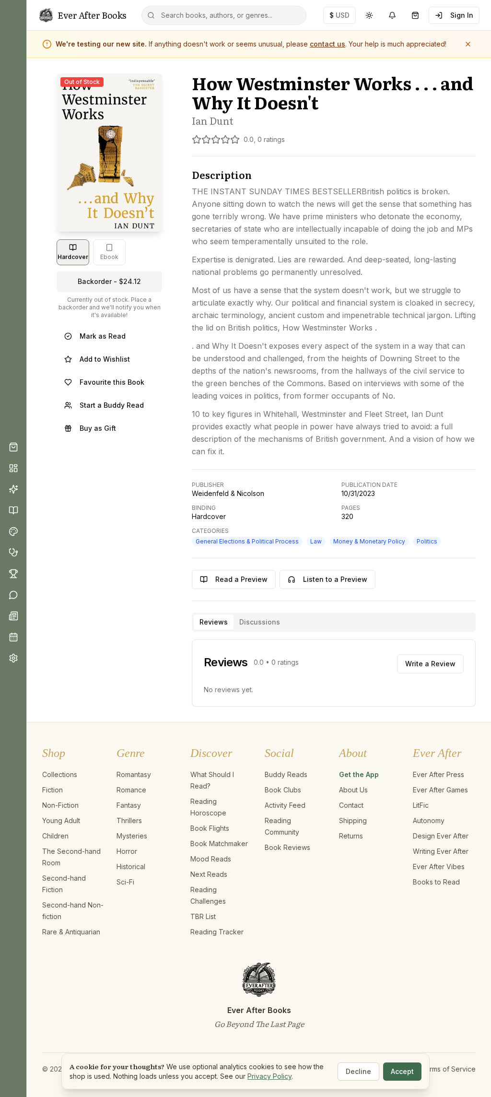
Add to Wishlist (105, 359)
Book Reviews (287, 847)
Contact (351, 805)
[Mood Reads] (13, 531)
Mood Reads (210, 859)
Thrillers (129, 820)
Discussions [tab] (259, 622)
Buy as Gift (98, 428)
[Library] (13, 510)
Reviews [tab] (213, 622)
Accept (402, 1071)
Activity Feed (285, 805)
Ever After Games (440, 790)
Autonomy (428, 820)
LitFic (421, 805)
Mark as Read (103, 336)
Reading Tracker (217, 932)
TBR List (203, 916)
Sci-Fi (125, 882)
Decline (358, 1071)
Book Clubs (283, 790)
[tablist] (334, 622)
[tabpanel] (334, 673)
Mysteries (132, 836)
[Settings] (13, 658)
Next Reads (208, 874)
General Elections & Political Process (247, 541)
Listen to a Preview (335, 579)
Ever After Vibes (439, 866)
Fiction (52, 790)
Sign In (461, 15)
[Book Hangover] (13, 552)
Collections (59, 774)
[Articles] (13, 615)
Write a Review (430, 664)
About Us (353, 790)
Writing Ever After (440, 851)
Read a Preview (241, 579)
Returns (351, 836)
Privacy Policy (269, 1076)
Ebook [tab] (109, 256)
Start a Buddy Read (112, 405)
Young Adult (61, 820)
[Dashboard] (13, 468)
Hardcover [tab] (73, 256)
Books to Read (436, 882)
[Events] (13, 637)
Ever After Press (438, 774)
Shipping (353, 820)
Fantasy (129, 805)
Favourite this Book (112, 382)
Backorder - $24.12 (109, 281)
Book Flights (209, 828)
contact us (327, 44)
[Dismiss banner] (468, 44)
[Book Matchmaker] (13, 489)
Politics (427, 541)
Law (316, 541)
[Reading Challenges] (13, 573)
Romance (131, 790)
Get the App (359, 774)
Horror (127, 851)
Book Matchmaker (219, 843)
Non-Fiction (60, 805)
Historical (131, 866)
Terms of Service (448, 1069)
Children (55, 836)
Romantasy (134, 774)
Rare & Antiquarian (71, 932)
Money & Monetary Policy (369, 541)
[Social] (13, 594)
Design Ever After (440, 836)
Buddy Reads (286, 774)
